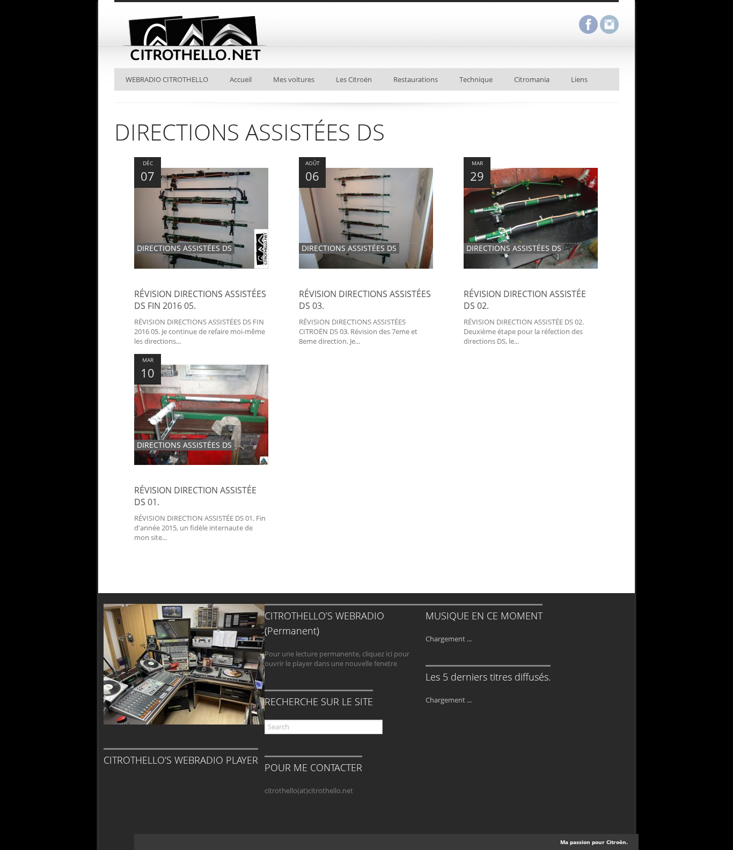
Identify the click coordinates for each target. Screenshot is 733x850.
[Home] (194, 63)
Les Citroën (354, 79)
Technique (476, 79)
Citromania (531, 79)
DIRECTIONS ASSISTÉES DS (184, 248)
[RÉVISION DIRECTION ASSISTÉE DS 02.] (531, 283)
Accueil (241, 79)
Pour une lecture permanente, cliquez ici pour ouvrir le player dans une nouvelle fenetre (337, 658)
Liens (579, 79)
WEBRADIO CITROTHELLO (167, 79)
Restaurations (415, 79)
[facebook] (588, 25)
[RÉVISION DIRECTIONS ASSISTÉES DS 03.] (366, 283)
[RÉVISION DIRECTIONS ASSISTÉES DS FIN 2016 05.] (201, 283)
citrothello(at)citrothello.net (309, 790)
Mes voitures (293, 79)
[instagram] (609, 25)
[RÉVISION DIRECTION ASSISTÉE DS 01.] (201, 479)
